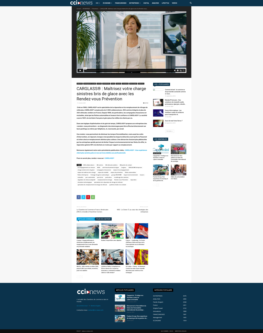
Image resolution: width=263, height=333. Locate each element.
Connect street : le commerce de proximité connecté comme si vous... (175, 92)
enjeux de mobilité (103, 172)
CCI (97, 3)
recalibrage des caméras (121, 177)
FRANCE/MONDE (120, 3)
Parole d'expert (133, 83)
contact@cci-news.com (95, 310)
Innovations (125, 83)
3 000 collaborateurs (88, 165)
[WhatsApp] (93, 197)
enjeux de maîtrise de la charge (87, 172)
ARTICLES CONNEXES (86, 219)
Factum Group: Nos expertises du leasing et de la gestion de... (160, 178)
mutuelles (80, 177)
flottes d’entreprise (83, 175)
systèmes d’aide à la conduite (117, 184)
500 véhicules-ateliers (111, 165)
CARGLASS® (109, 158)
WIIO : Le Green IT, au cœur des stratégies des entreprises (132, 211)
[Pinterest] (88, 197)
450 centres (100, 165)
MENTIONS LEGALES (180, 331)
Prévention (95, 9)
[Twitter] (83, 197)
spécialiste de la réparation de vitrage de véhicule (108, 182)
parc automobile (90, 177)
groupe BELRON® (116, 175)
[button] (190, 3)
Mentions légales (95, 306)
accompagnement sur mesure (86, 167)
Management (80, 264)
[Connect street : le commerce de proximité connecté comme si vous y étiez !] (158, 92)
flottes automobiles (130, 172)
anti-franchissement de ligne (110, 167)
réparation (133, 180)
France (112, 83)
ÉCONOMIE (106, 3)
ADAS (98, 167)
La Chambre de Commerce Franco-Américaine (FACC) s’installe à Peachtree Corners (92, 211)
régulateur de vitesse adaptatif (86, 180)
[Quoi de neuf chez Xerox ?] (158, 123)
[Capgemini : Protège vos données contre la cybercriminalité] (161, 148)
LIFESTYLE (165, 3)
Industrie (118, 83)
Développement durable (89, 83)
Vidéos (174, 3)
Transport (104, 237)
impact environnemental (131, 175)
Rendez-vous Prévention (121, 180)
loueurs (142, 175)
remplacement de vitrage (104, 180)
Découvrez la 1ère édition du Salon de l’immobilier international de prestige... (136, 308)
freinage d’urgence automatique (100, 175)
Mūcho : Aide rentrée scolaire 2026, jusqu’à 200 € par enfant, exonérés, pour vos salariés (87, 268)
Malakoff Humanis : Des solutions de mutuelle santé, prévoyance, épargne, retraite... (175, 102)
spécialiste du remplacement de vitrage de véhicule (92, 184)
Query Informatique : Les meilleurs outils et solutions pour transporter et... (174, 112)
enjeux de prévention (117, 172)
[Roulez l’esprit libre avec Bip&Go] (112, 231)
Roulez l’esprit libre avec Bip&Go (111, 240)
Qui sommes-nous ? (82, 306)
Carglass (123, 167)
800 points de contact (126, 165)
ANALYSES (155, 3)
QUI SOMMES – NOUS (167, 331)
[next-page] (81, 276)
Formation (104, 264)
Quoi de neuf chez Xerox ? (174, 121)
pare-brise (100, 177)
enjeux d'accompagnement (121, 170)
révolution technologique (85, 182)
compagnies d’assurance (104, 170)
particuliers (108, 177)
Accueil (79, 9)
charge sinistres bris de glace (86, 170)
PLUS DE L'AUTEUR (103, 219)
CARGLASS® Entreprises (135, 167)
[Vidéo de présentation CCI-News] (178, 169)
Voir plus (169, 131)
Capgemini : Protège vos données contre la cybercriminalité (160, 157)
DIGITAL (146, 3)
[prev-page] (78, 276)
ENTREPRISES (134, 3)
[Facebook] (79, 197)
